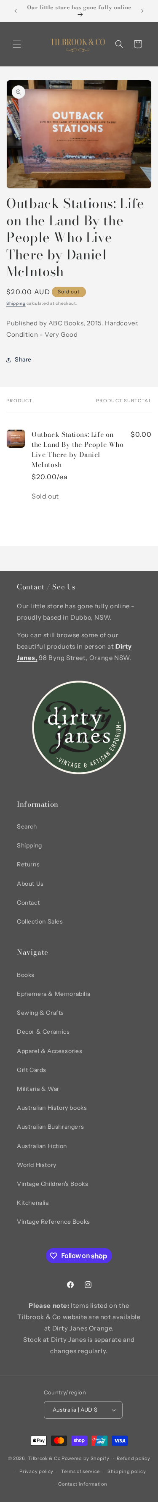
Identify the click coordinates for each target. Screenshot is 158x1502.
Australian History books (52, 1107)
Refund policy (133, 1458)
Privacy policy (36, 1471)
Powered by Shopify (86, 1458)
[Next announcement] (142, 11)
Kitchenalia (33, 1202)
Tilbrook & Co (44, 1458)
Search (27, 826)
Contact (28, 902)
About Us (30, 883)
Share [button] (23, 359)
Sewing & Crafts (40, 1012)
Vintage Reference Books (53, 1221)
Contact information (82, 1484)
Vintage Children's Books (52, 1184)
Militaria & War (38, 1089)
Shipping (16, 303)
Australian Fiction (42, 1146)
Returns (28, 864)
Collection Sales (40, 921)
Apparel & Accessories (50, 1051)
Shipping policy (126, 1471)
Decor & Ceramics (43, 1031)
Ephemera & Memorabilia (53, 994)
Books (26, 975)
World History (36, 1165)
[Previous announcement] (15, 11)
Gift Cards (31, 1070)
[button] (17, 44)
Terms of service (80, 1471)
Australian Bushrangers (50, 1126)
